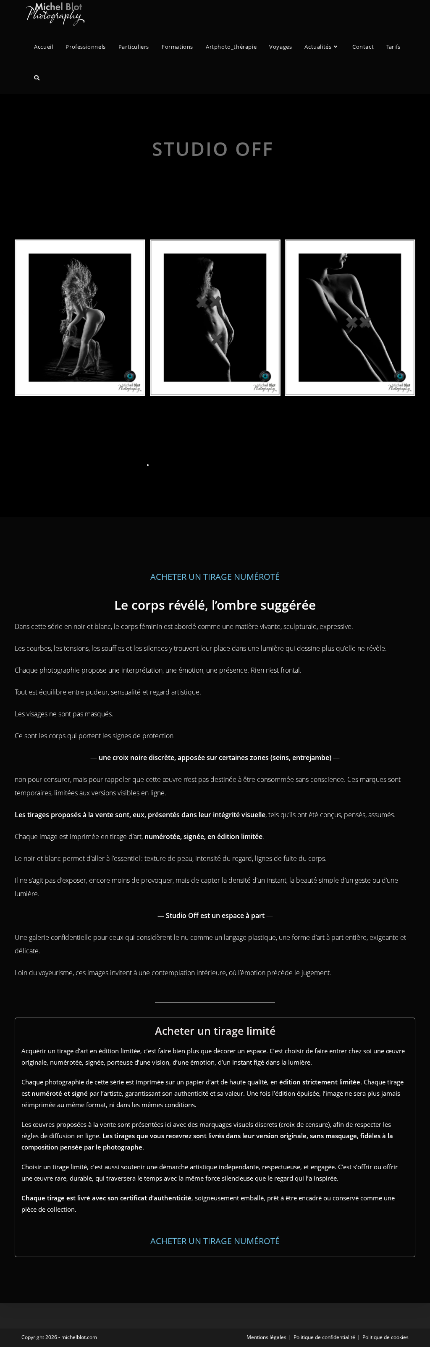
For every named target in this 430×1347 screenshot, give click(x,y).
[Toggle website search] (37, 77)
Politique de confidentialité (324, 1337)
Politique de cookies (385, 1337)
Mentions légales (266, 1337)
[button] (23, 312)
